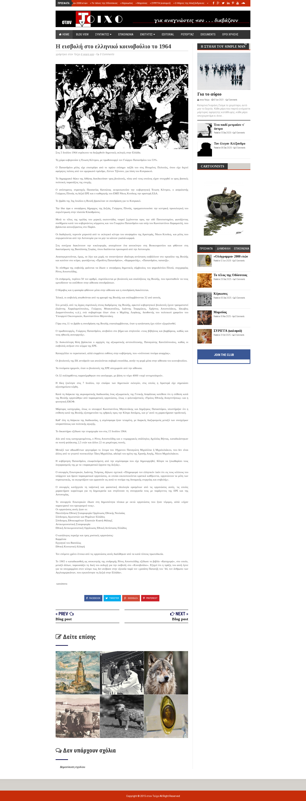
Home (65, 34)
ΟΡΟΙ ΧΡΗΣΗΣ (230, 34)
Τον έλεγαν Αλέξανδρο (229, 143)
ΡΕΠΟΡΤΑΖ (187, 34)
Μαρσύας (141, 3)
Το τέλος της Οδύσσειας (104, 3)
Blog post (64, 619)
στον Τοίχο (153, 796)
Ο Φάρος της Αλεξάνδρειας (188, 3)
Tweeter (114, 598)
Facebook (94, 598)
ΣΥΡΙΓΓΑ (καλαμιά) (160, 3)
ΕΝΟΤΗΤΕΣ (146, 34)
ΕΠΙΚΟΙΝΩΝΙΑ (125, 34)
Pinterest (151, 598)
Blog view (82, 34)
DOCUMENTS (208, 34)
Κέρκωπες (126, 3)
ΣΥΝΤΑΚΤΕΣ (102, 34)
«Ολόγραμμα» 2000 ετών (73, 3)
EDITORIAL (168, 34)
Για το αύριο (209, 94)
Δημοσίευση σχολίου (72, 767)
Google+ (132, 598)
